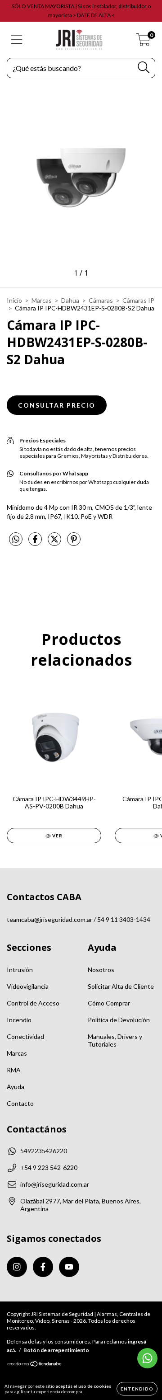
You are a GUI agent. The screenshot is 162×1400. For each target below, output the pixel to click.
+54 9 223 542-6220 (48, 1167)
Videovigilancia (28, 986)
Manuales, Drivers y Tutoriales (115, 1040)
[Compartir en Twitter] (55, 542)
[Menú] (17, 40)
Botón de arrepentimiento (56, 1350)
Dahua (70, 300)
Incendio (19, 1020)
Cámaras (101, 300)
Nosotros (101, 969)
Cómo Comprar (109, 1003)
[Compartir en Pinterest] (74, 542)
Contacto (20, 1103)
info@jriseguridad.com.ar (54, 1184)
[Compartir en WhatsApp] (15, 539)
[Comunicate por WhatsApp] (147, 1358)
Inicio (14, 300)
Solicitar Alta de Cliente (121, 986)
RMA (14, 1070)
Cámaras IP (138, 300)
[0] (143, 42)
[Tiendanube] (35, 1365)
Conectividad (25, 1036)
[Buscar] (143, 67)
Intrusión (20, 969)
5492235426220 (43, 1151)
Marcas (42, 300)
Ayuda (15, 1086)
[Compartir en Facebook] (35, 542)
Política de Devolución (119, 1020)
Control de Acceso (33, 1003)
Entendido (137, 1388)
